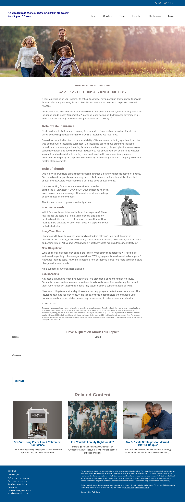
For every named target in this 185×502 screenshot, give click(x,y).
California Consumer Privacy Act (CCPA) (153, 485)
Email (98, 336)
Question (17, 355)
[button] (108, 16)
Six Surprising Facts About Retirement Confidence (37, 443)
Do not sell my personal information (136, 487)
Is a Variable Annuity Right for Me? (92, 442)
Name (15, 336)
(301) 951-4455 (165, 2)
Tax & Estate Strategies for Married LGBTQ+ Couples (147, 443)
